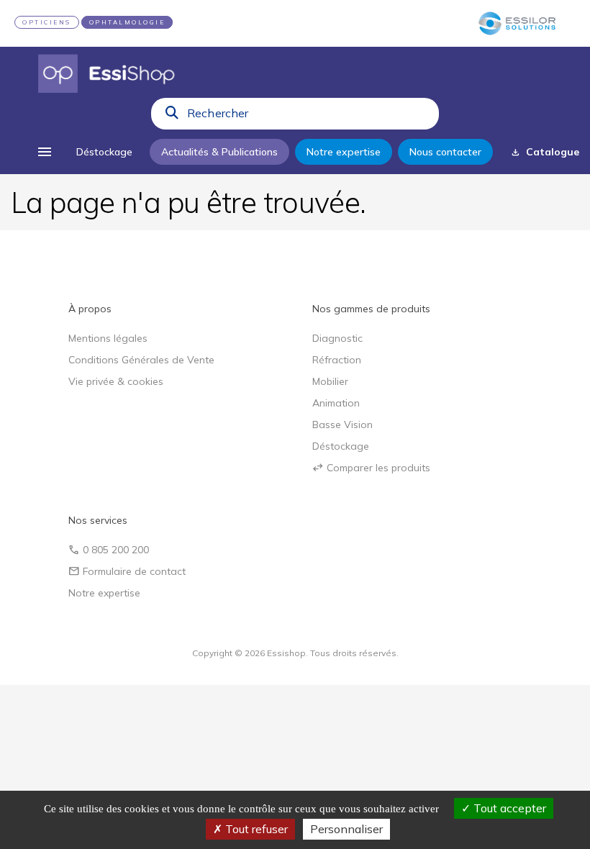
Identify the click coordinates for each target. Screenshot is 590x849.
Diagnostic (337, 338)
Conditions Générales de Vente (141, 359)
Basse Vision (342, 424)
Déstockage (340, 446)
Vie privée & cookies (115, 381)
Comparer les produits (371, 467)
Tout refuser (255, 829)
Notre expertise (104, 592)
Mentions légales (108, 338)
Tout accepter (508, 808)
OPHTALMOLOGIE (127, 22)
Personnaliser (346, 829)
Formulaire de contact (127, 571)
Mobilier (330, 381)
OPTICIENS (46, 22)
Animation (336, 402)
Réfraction (336, 359)
